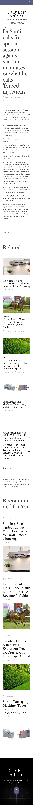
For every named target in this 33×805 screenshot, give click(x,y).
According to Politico (9, 196)
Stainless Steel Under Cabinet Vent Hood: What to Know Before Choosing (16, 283)
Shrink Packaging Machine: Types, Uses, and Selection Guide (14, 404)
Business (6, 278)
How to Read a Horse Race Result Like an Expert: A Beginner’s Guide (14, 323)
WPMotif (20, 783)
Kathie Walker (20, 97)
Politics (6, 28)
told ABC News (18, 209)
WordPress (20, 780)
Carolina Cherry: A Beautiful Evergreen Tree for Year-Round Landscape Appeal (16, 364)
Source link (6, 232)
